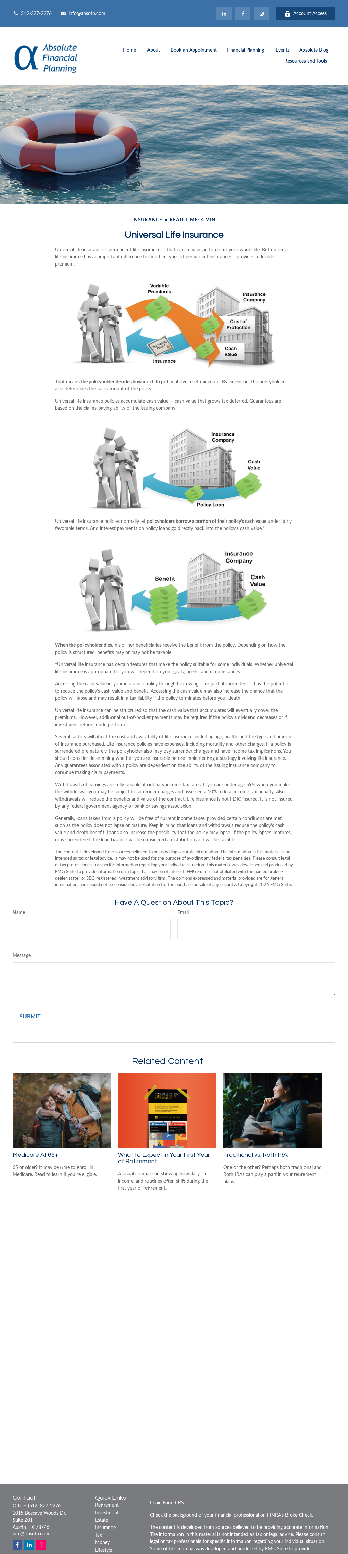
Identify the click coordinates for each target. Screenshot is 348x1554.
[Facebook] (242, 13)
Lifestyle (103, 1550)
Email (183, 912)
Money (102, 1542)
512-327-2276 (36, 13)
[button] (129, 50)
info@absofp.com (87, 13)
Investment (107, 1513)
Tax (98, 1535)
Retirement (107, 1505)
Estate (101, 1520)
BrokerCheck (298, 1515)
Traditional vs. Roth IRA (255, 1155)
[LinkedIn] (224, 13)
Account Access (310, 13)
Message (22, 955)
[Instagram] (41, 1545)
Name (19, 912)
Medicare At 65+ (35, 1155)
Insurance (105, 1527)
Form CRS (173, 1503)
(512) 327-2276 (44, 1506)
